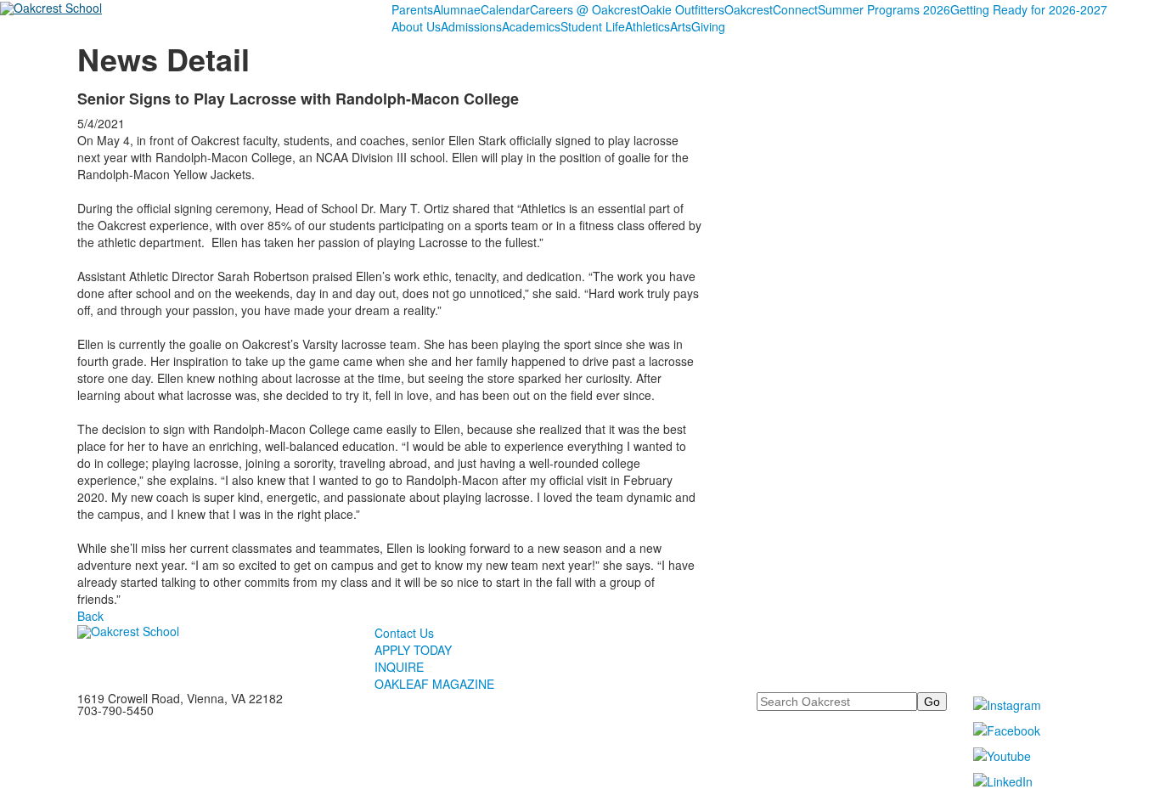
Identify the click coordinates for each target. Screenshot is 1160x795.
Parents (412, 9)
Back (90, 615)
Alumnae (457, 9)
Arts (680, 26)
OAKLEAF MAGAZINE (434, 683)
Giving (708, 26)
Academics (531, 26)
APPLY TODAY (413, 649)
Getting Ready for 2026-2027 (1028, 9)
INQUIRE (399, 666)
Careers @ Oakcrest (585, 9)
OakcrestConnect (771, 9)
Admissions (471, 26)
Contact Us (404, 632)
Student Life (592, 26)
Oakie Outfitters (682, 9)
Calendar (505, 9)
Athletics (647, 26)
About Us (416, 26)
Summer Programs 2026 (884, 9)
